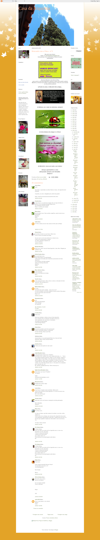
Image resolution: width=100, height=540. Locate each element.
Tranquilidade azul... (76, 249)
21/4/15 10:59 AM (38, 496)
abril (75, 149)
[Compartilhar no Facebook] (56, 177)
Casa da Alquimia (34, 8)
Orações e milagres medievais (76, 283)
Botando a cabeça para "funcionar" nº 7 (75, 156)
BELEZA (45, 179)
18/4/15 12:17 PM (39, 229)
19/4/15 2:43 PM (38, 367)
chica (36, 185)
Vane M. (37, 279)
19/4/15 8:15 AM (38, 333)
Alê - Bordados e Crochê (40, 307)
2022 (73, 117)
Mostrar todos (79, 292)
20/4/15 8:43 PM (38, 474)
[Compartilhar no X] (54, 177)
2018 (73, 124)
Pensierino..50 (75, 240)
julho (75, 143)
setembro (76, 138)
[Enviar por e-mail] (52, 177)
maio (75, 147)
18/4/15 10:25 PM (39, 284)
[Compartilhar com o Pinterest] (57, 177)
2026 (73, 110)
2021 (73, 119)
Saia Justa (74, 265)
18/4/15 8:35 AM (38, 198)
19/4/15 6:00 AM (38, 310)
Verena (36, 232)
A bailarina (75, 165)
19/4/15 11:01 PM (38, 395)
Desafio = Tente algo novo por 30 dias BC (75, 183)
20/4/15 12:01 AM (38, 406)
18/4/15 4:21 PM (38, 251)
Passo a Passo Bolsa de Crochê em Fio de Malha (76, 260)
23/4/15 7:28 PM (38, 505)
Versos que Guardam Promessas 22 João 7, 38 (76, 227)
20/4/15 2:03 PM (38, 424)
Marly (36, 408)
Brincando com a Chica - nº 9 (75, 169)
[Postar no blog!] (53, 177)
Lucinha (37, 312)
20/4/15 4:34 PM (38, 441)
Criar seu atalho (21, 84)
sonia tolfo (37, 499)
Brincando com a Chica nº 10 (75, 162)
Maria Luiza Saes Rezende (23, 82)
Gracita (36, 201)
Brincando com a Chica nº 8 (75, 177)
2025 (73, 111)
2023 (73, 115)
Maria (36, 211)
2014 (73, 204)
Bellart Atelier (38, 286)
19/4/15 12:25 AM (38, 295)
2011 (73, 210)
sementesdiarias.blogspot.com (52, 55)
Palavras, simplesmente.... (76, 247)
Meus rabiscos (38, 270)
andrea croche (75, 258)
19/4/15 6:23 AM (38, 324)
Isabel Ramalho (38, 353)
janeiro (75, 202)
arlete (36, 221)
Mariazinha (37, 381)
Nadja (36, 460)
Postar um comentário (38, 508)
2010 (73, 211)
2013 (73, 206)
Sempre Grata (75, 151)
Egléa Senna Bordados (40, 370)
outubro (75, 136)
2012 (73, 208)
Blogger (56, 529)
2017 (73, 126)
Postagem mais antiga (62, 514)
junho (75, 145)
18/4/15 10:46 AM (38, 208)
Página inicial (50, 514)
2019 (73, 123)
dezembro (76, 132)
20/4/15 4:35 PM (38, 457)
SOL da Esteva (38, 477)
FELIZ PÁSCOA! (75, 189)
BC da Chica (40, 179)
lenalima (37, 344)
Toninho (37, 398)
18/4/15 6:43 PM (38, 267)
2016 (73, 128)
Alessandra (37, 298)
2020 (73, 121)
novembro (76, 133)
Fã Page (37, 308)
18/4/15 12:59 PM (39, 243)
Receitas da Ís (75, 272)
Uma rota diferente (76, 225)
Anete (36, 327)
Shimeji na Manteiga (76, 254)
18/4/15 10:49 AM (38, 219)
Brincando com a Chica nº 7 (75, 194)
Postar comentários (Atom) (52, 517)
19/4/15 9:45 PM (38, 385)
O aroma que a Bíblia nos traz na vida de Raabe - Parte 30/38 (76, 268)
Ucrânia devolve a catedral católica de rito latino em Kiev (76, 236)
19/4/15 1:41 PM (38, 350)
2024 (73, 113)
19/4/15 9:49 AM (38, 341)
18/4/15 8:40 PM (38, 276)
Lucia (36, 388)
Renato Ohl (37, 246)
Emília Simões (38, 254)
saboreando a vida (76, 218)
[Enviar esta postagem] (49, 177)
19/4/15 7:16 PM (38, 379)
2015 (73, 130)
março (75, 198)
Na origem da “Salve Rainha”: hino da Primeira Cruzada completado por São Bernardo (76, 287)
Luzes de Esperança (74, 233)
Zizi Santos (37, 427)
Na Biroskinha (75, 253)
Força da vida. (75, 173)
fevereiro (76, 200)
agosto (75, 141)
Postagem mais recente (38, 514)
